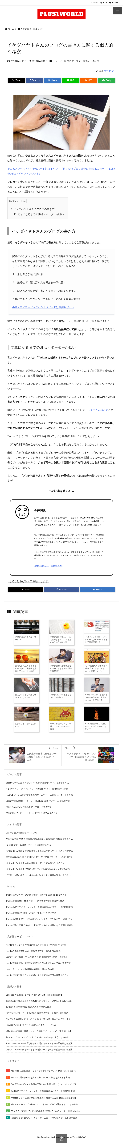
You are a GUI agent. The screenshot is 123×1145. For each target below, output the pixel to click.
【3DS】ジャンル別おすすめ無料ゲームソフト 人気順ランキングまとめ (39, 794)
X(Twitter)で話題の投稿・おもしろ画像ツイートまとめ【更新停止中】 (39, 1031)
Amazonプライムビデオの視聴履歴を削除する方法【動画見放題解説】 (44, 1097)
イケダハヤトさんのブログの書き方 (32, 209)
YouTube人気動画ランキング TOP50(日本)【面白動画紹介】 (34, 995)
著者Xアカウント (41, 565)
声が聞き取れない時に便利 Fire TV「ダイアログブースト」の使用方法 (39, 857)
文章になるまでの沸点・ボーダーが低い (39, 214)
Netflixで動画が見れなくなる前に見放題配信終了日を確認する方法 (37, 975)
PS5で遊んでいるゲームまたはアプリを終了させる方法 (31, 813)
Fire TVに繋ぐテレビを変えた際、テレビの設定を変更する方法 (40, 1077)
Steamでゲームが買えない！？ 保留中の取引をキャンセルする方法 (37, 782)
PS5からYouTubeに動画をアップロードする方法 (29, 807)
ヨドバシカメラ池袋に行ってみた (21, 832)
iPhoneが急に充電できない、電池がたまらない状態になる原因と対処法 (39, 925)
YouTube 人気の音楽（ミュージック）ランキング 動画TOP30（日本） (44, 1070)
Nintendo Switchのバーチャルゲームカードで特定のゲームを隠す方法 (44, 1118)
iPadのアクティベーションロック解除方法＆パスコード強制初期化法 (43, 1091)
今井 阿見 (109, 70)
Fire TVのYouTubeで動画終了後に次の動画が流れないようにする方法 (43, 1084)
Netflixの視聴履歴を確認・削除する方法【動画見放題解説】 (34, 951)
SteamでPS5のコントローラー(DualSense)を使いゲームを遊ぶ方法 (38, 801)
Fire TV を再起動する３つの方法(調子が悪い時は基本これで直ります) (38, 1019)
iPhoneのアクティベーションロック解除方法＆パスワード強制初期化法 (39, 907)
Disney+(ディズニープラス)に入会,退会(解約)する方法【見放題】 (37, 957)
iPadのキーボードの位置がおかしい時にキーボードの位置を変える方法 (39, 1043)
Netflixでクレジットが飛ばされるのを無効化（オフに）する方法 (36, 944)
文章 (78, 61)
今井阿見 (40, 510)
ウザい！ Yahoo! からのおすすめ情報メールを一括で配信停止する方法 (39, 1049)
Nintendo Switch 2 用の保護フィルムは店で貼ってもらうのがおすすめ (39, 851)
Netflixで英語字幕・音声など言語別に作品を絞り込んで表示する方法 (38, 963)
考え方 (96, 61)
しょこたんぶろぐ (98, 410)
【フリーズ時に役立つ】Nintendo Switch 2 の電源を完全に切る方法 (38, 875)
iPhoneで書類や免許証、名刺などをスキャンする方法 (31, 913)
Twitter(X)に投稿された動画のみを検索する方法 (28, 1007)
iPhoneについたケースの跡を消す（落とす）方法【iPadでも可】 (36, 894)
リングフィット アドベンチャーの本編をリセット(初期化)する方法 (37, 789)
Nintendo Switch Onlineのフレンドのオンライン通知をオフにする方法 (44, 1104)
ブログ (70, 61)
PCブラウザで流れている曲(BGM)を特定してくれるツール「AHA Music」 (46, 1111)
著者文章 (24, 28)
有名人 (86, 61)
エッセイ (39, 28)
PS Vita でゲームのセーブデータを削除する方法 (28, 844)
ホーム (11, 28)
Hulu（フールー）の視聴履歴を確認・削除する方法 (30, 969)
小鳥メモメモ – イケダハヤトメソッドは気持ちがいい (43, 307)
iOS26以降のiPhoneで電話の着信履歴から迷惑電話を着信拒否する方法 (39, 838)
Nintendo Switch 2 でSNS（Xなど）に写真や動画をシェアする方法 (38, 869)
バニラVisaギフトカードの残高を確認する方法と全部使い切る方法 (37, 1013)
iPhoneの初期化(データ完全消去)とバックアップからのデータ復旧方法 (39, 919)
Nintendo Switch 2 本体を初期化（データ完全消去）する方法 (35, 863)
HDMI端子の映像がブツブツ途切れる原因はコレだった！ (32, 1025)
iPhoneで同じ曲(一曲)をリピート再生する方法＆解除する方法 (35, 901)
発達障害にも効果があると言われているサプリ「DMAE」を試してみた (39, 1000)
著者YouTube (56, 565)
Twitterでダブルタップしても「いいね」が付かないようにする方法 (37, 1037)
